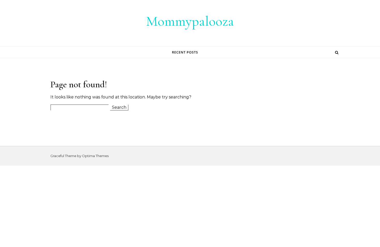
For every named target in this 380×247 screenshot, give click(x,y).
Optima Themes (95, 156)
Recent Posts (185, 52)
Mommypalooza (190, 21)
